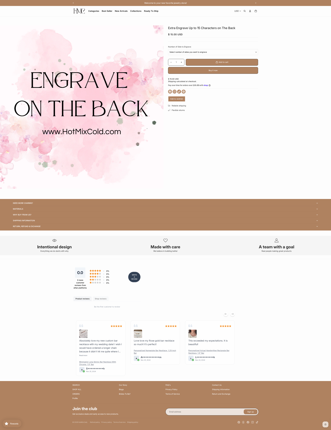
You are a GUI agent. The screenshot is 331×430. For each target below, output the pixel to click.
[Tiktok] (257, 422)
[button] (83, 334)
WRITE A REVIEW (134, 277)
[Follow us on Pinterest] (184, 92)
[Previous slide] (73, 3)
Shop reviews (101, 299)
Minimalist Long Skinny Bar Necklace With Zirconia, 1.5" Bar (97, 363)
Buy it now (213, 70)
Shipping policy (132, 422)
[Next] (232, 314)
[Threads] (243, 422)
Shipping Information (221, 389)
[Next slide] (256, 3)
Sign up (250, 412)
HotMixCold (82, 422)
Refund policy (95, 422)
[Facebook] (248, 422)
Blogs (121, 389)
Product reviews (83, 299)
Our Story (123, 385)
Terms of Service (173, 394)
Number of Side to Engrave (179, 47)
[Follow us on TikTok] (179, 92)
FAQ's (168, 385)
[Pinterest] (238, 422)
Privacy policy (106, 422)
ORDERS (76, 394)
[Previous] (225, 314)
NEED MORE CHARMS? (23, 203)
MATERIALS (18, 209)
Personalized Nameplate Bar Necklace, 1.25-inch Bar (155, 351)
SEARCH (76, 385)
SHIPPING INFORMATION (24, 220)
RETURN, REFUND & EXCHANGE (26, 226)
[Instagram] (252, 422)
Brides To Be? (124, 394)
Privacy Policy (171, 389)
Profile (75, 398)
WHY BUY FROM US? (22, 215)
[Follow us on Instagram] (174, 92)
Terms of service (119, 422)
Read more (83, 355)
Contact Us (216, 385)
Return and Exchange (221, 394)
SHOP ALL (76, 389)
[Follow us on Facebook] (170, 92)
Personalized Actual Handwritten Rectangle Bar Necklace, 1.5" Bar (208, 351)
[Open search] (244, 11)
